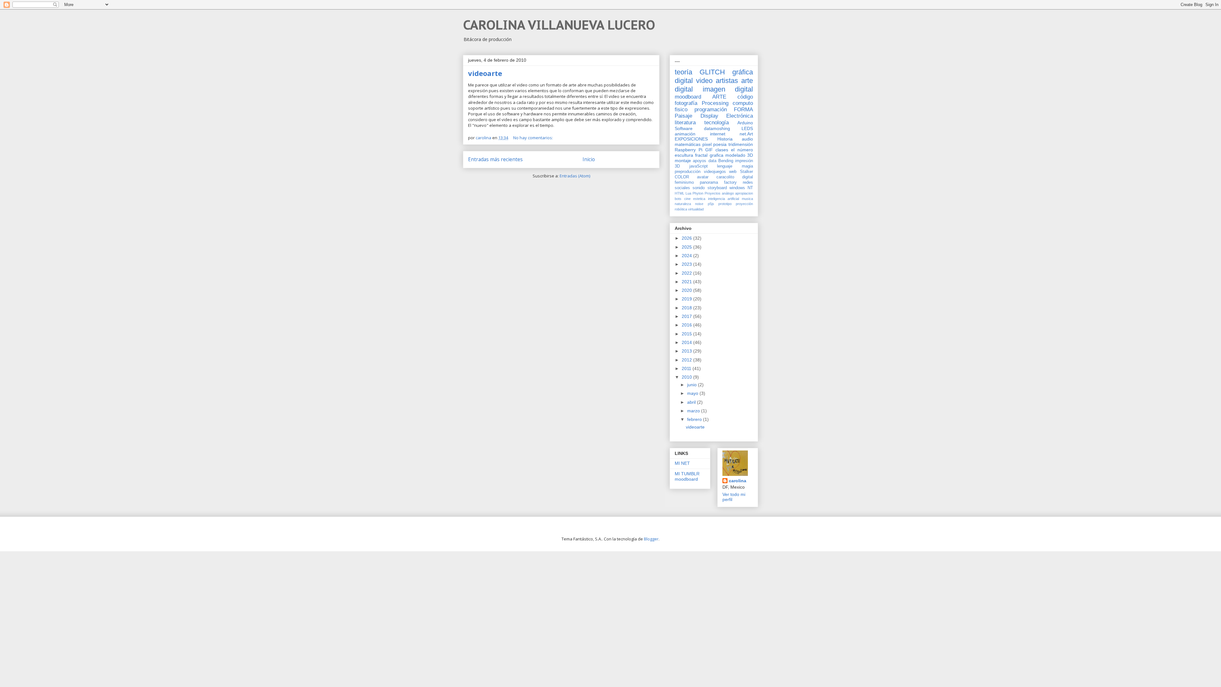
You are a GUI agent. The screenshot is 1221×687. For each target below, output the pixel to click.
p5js (711, 204)
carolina (737, 480)
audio (747, 138)
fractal (701, 155)
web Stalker (741, 171)
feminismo (684, 182)
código (745, 97)
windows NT (741, 188)
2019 (687, 298)
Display (709, 116)
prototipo (725, 204)
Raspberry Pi (688, 149)
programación (710, 109)
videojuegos (715, 171)
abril (692, 402)
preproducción (687, 171)
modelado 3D (739, 155)
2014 (687, 342)
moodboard (688, 97)
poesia (720, 144)
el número (742, 149)
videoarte (485, 73)
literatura (685, 123)
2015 (687, 333)
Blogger (651, 539)
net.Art (746, 133)
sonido (699, 188)
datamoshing (717, 128)
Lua (688, 193)
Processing (715, 103)
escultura (684, 155)
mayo (693, 393)
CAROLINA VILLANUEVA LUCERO (559, 25)
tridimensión (740, 144)
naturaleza (683, 204)
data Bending (720, 161)
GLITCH (712, 72)
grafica (716, 155)
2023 (687, 264)
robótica (681, 209)
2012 (687, 359)
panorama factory (718, 182)
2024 (687, 255)
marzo (694, 410)
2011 (687, 368)
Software (684, 128)
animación (685, 133)
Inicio (589, 159)
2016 (687, 324)
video (704, 81)
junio (692, 384)
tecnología (716, 123)
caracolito (725, 177)
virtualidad (696, 209)
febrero (695, 419)
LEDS (747, 128)
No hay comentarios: (533, 138)
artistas (727, 81)
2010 (687, 377)
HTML (679, 193)
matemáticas (687, 144)
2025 (687, 247)
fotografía (686, 103)
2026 (687, 238)
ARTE (719, 97)
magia (747, 166)
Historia (725, 138)
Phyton (698, 193)
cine (687, 199)
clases (721, 149)
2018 (687, 307)
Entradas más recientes (495, 159)
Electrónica (739, 116)
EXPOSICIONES (691, 138)
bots (678, 199)
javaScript (698, 166)
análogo (728, 193)
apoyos (699, 161)
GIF (709, 149)
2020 (687, 290)
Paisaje (683, 116)
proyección (744, 204)
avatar (702, 177)
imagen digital (728, 89)
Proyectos (713, 193)
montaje (683, 160)
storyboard (717, 188)
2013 (687, 351)
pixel (707, 144)
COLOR (682, 177)
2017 (687, 316)
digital (747, 177)
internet (717, 133)
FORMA (743, 109)
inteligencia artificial (723, 199)
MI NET (682, 463)
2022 (687, 273)
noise (699, 204)
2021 (687, 281)
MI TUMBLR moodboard (687, 476)
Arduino (745, 122)
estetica (699, 199)
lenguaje (724, 166)
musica (747, 199)
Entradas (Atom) (575, 176)
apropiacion (744, 193)
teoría (683, 72)
